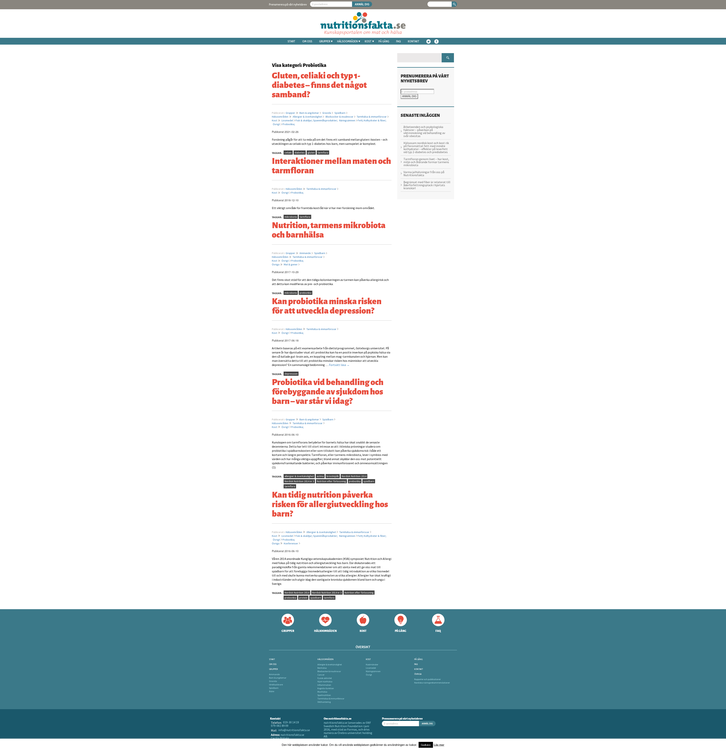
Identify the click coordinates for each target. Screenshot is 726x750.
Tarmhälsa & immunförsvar (372, 116)
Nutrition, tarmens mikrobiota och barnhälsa (328, 229)
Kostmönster (372, 664)
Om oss (307, 41)
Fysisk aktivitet (324, 678)
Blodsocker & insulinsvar (339, 116)
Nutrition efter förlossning (331, 481)
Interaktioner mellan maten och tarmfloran (331, 165)
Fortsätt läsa (339, 365)
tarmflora (323, 152)
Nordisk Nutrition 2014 (354, 476)
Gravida (326, 113)
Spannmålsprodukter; (325, 120)
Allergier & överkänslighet (307, 116)
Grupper (324, 41)
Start (291, 41)
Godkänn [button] (426, 745)
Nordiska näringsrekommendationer (432, 682)
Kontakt (413, 41)
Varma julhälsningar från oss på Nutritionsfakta (423, 173)
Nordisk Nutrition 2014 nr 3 (299, 481)
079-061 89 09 (279, 726)
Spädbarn (339, 113)
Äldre (271, 691)
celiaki (288, 152)
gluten (311, 152)
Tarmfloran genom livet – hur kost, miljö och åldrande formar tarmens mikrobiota (426, 162)
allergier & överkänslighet (299, 476)
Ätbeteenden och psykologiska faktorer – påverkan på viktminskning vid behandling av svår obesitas (424, 131)
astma (320, 476)
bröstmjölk (333, 476)
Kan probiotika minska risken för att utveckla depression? (327, 305)
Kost (368, 41)
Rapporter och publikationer (427, 679)
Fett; (361, 120)
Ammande (305, 253)
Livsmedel (287, 120)
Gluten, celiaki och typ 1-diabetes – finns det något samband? (319, 84)
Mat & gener (291, 264)
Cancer (320, 674)
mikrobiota (291, 216)
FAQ (398, 41)
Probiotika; (288, 124)
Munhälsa (322, 691)
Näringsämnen (347, 120)
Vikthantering (324, 701)
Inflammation (324, 684)
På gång (384, 41)
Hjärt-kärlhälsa (324, 681)
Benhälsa (322, 667)
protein (303, 597)
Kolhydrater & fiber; (375, 120)
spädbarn (368, 481)
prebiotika (305, 292)
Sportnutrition (324, 695)
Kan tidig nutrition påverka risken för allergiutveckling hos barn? (330, 503)
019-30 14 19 (291, 722)
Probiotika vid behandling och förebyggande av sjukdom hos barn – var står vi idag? (327, 391)
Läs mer (439, 745)
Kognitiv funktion (325, 688)
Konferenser (291, 543)
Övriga (275, 264)
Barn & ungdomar (309, 113)
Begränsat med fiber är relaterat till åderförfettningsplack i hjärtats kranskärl (426, 185)
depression (291, 373)
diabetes (300, 152)
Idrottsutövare (276, 684)
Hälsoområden (347, 41)
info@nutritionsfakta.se (294, 730)
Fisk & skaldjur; (304, 120)
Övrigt (276, 124)
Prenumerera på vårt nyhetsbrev (288, 4)
